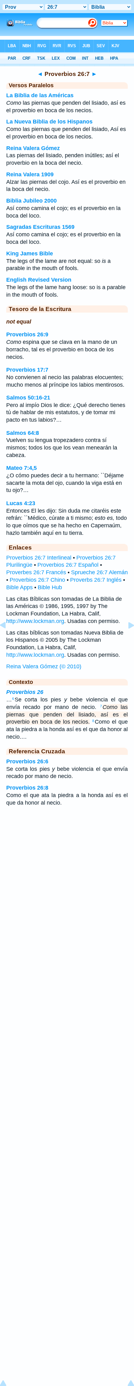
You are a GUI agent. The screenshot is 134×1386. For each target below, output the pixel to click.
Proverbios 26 (24, 692)
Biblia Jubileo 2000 (31, 201)
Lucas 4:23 (20, 503)
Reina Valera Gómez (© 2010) (43, 666)
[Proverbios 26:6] (8, 639)
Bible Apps (19, 587)
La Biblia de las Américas (40, 95)
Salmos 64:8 (22, 433)
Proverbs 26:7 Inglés (96, 580)
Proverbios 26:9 (27, 334)
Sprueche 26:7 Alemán (99, 572)
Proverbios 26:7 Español (67, 565)
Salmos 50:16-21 (28, 397)
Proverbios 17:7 (27, 370)
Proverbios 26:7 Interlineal (38, 558)
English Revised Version (38, 280)
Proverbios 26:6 (27, 761)
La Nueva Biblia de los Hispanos (49, 121)
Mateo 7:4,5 (21, 468)
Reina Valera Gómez (33, 148)
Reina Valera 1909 (30, 174)
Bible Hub (50, 587)
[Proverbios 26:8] (126, 639)
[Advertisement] (67, 861)
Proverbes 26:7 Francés (36, 572)
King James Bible (29, 253)
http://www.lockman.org (35, 621)
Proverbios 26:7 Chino (37, 580)
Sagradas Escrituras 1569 (40, 227)
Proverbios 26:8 (27, 788)
